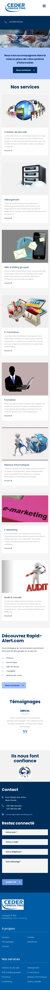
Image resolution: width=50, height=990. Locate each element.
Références (32, 942)
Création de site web (15, 132)
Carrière (30, 937)
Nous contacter (15, 41)
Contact (5, 946)
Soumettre (10, 882)
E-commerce (11, 332)
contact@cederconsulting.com (19, 814)
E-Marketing (10, 529)
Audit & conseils (13, 597)
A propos (5, 937)
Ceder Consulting (19, 918)
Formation (10, 399)
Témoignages (8, 942)
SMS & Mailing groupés (16, 267)
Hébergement (11, 199)
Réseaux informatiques (16, 464)
